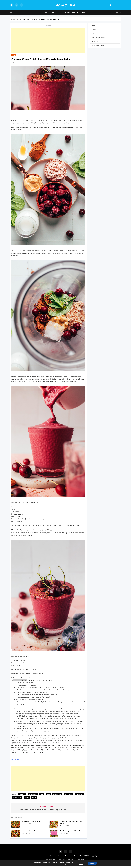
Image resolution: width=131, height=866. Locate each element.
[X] (21, 5)
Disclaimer (95, 33)
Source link (15, 759)
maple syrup (79, 794)
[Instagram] (16, 5)
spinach (27, 797)
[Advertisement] (48, 40)
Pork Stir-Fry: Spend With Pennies (33, 821)
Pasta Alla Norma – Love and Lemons (34, 831)
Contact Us (95, 29)
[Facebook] (11, 5)
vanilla (34, 797)
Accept (92, 863)
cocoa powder (57, 794)
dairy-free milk (68, 794)
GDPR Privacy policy (98, 45)
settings (81, 864)
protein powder (17, 797)
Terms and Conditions (98, 37)
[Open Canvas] (11, 12)
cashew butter (33, 794)
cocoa (48, 794)
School (83, 12)
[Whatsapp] (70, 851)
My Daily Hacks (65, 5)
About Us (94, 25)
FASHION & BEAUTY (56, 12)
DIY (46, 12)
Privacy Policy (96, 41)
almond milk (22, 794)
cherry (41, 794)
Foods (67, 12)
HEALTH (75, 12)
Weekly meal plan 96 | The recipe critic (72, 831)
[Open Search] (120, 12)
